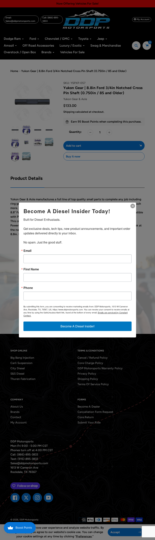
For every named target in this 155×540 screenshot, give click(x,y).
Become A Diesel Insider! (77, 326)
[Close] (132, 206)
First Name (31, 269)
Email (27, 250)
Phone (28, 287)
